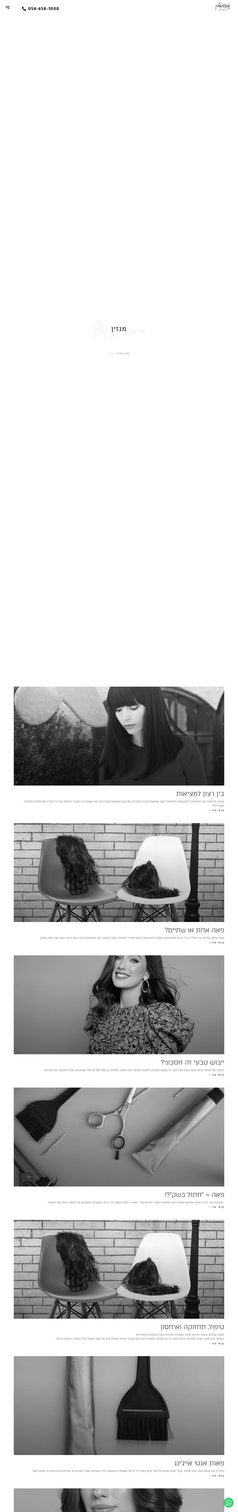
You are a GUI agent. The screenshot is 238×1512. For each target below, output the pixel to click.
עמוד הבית (123, 353)
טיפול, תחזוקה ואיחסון (192, 1327)
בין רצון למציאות (200, 794)
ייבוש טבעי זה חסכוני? (192, 1062)
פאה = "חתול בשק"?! (194, 1194)
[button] (41, 8)
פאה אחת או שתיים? (194, 930)
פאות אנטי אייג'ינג (199, 1463)
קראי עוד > (216, 810)
